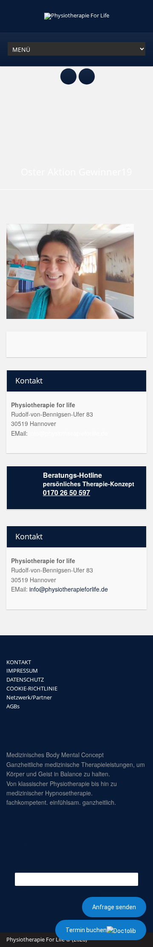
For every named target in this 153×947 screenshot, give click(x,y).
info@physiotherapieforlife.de (68, 433)
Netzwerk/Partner (29, 697)
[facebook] (68, 71)
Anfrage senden (114, 907)
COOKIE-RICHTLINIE (31, 688)
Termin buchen (86, 930)
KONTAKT (18, 662)
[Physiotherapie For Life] (76, 15)
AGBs (13, 706)
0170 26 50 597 (66, 492)
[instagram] (87, 71)
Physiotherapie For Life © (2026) (46, 939)
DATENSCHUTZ (25, 679)
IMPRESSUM (22, 670)
